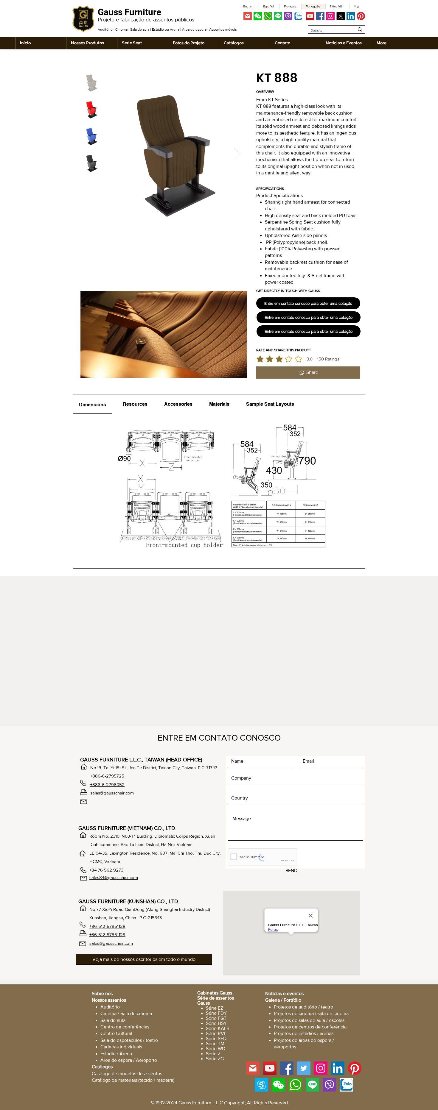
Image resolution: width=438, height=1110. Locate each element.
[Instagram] (330, 16)
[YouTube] (310, 16)
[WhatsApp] (268, 16)
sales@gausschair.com (112, 792)
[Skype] (261, 1085)
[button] (258, 16)
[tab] (92, 404)
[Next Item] (237, 153)
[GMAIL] (247, 16)
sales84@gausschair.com (113, 877)
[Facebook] (320, 16)
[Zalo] (298, 16)
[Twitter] (303, 1068)
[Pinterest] (361, 16)
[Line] (278, 16)
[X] (340, 16)
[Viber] (288, 16)
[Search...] (360, 29)
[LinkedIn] (351, 16)
